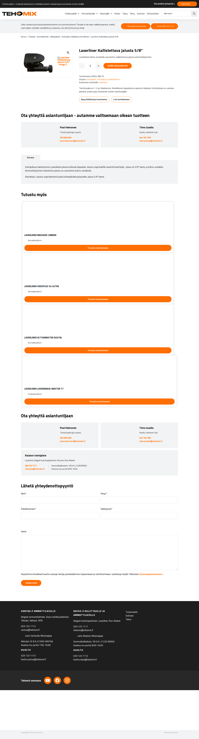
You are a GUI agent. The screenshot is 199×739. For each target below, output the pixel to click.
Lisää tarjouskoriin (117, 65)
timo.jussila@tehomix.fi (150, 140)
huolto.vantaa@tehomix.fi (33, 659)
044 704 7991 (145, 137)
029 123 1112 (80, 656)
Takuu (125, 13)
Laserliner (103, 82)
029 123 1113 (28, 626)
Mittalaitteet (55, 36)
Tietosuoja (168, 732)
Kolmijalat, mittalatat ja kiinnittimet (75, 36)
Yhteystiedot (153, 13)
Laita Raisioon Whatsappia (90, 636)
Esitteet (141, 13)
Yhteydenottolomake (136, 26)
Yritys (132, 13)
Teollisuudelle (71, 13)
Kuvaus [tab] (30, 157)
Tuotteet (32, 36)
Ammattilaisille (88, 13)
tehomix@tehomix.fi (35, 468)
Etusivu (24, 36)
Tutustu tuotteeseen (98, 247)
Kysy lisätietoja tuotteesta (94, 99)
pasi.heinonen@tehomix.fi (72, 140)
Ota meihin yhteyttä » (164, 3)
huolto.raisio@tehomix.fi (85, 659)
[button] (68, 52)
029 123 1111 (31, 465)
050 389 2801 (66, 137)
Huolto (117, 13)
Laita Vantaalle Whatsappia (38, 635)
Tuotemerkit (132, 612)
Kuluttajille (104, 13)
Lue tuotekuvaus (121, 99)
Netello (175, 732)
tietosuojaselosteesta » (151, 574)
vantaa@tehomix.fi (30, 630)
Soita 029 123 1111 (165, 26)
